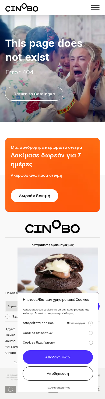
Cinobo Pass (14, 353)
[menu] (95, 7)
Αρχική (10, 329)
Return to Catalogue (34, 93)
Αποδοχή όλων (57, 357)
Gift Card (11, 347)
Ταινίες (10, 335)
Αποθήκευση (58, 374)
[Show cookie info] (90, 323)
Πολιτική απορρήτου (58, 387)
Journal (10, 341)
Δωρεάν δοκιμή (34, 195)
